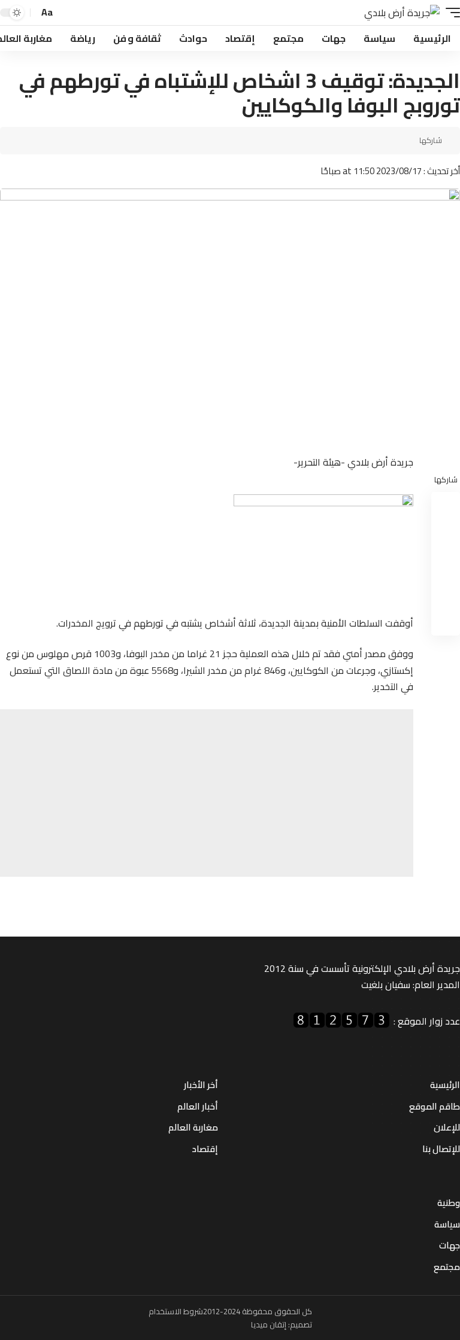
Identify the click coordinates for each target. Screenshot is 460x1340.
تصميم (301, 1324)
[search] (66, 13)
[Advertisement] (206, 793)
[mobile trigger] (450, 13)
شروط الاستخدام (176, 1311)
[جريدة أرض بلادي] (402, 13)
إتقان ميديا (268, 1324)
